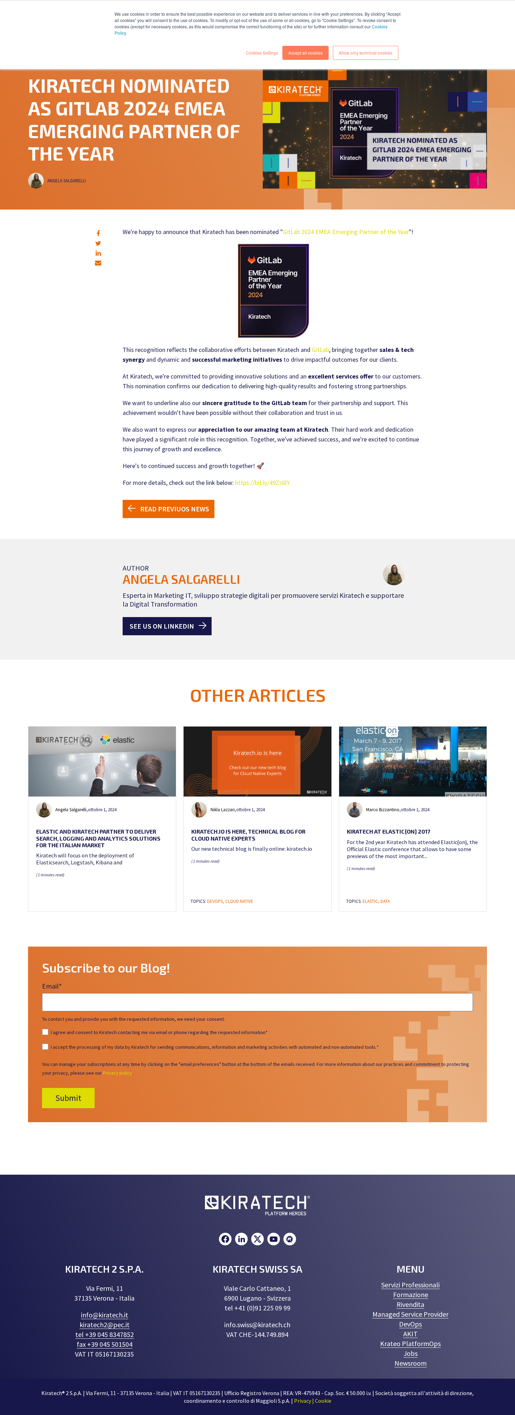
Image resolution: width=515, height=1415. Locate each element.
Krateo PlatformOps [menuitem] (410, 1343)
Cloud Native (239, 901)
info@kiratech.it (104, 1314)
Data (385, 901)
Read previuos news (174, 508)
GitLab (320, 350)
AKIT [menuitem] (410, 1333)
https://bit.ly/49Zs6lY (262, 483)
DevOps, (216, 901)
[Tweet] (98, 243)
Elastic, (371, 901)
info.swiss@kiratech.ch (257, 1324)
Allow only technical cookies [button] (365, 53)
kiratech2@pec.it (105, 1324)
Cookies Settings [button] (262, 53)
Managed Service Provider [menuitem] (410, 1314)
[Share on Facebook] (98, 233)
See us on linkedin (162, 626)
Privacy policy (117, 1073)
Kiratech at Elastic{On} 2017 (388, 831)
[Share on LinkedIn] (98, 253)
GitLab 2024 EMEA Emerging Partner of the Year (346, 232)
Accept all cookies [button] (305, 53)
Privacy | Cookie (312, 1400)
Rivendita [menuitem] (410, 1304)
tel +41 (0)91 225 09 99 (257, 1307)
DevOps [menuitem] (410, 1324)
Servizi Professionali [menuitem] (410, 1284)
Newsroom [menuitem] (410, 1363)
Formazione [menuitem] (410, 1294)
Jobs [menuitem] (411, 1353)
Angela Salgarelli (67, 181)
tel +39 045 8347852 (104, 1334)
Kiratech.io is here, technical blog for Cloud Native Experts (248, 834)
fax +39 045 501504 (104, 1344)
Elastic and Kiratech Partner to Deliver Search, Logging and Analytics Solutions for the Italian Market (98, 838)
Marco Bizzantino (382, 810)
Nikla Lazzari (223, 810)
